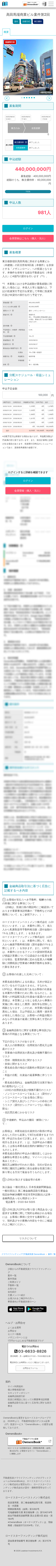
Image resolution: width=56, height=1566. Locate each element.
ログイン (28, 228)
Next (49, 98)
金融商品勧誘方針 (16, 1396)
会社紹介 (12, 1291)
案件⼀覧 (12, 1275)
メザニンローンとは (17, 1337)
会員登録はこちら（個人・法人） (28, 238)
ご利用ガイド (14, 1282)
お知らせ (12, 1288)
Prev (7, 98)
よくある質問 (14, 1327)
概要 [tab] (6, 31)
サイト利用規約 (15, 1386)
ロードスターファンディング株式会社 (26, 1535)
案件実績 (12, 1278)
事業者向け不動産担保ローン (22, 1301)
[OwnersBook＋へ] (31, 4)
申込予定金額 (9, 388)
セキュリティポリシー (19, 1392)
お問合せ (12, 1330)
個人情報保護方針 (16, 1389)
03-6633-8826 (32, 1351)
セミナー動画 (14, 1334)
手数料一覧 (13, 1285)
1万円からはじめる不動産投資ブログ (26, 1340)
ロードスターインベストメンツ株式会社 (27, 1497)
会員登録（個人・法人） (28, 490)
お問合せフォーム (30, 1368)
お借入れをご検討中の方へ (21, 1298)
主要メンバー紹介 (16, 1295)
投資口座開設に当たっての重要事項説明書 (28, 1399)
